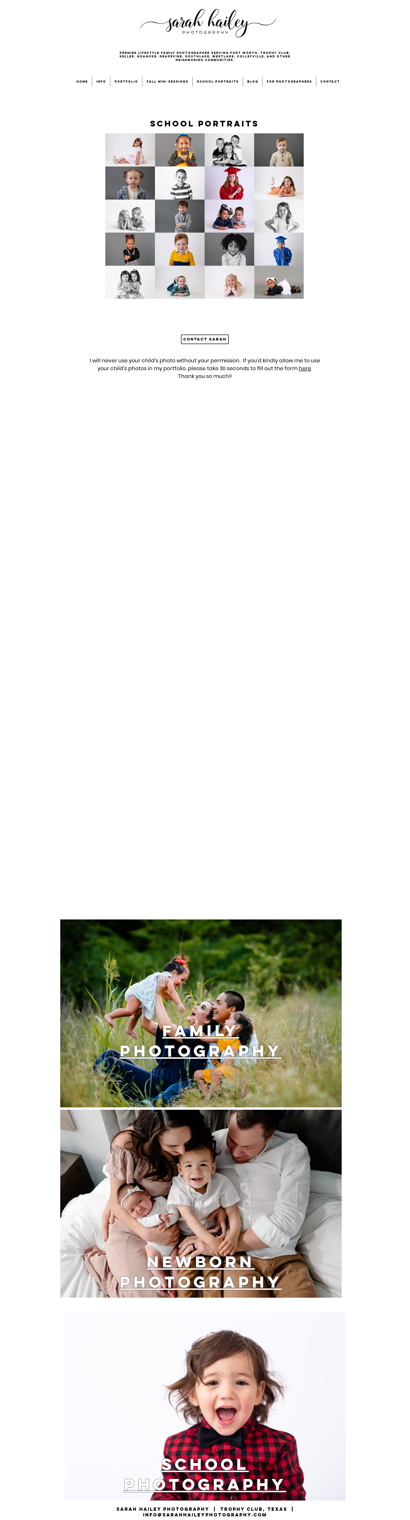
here (305, 368)
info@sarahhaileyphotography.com (205, 1515)
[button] (101, 81)
